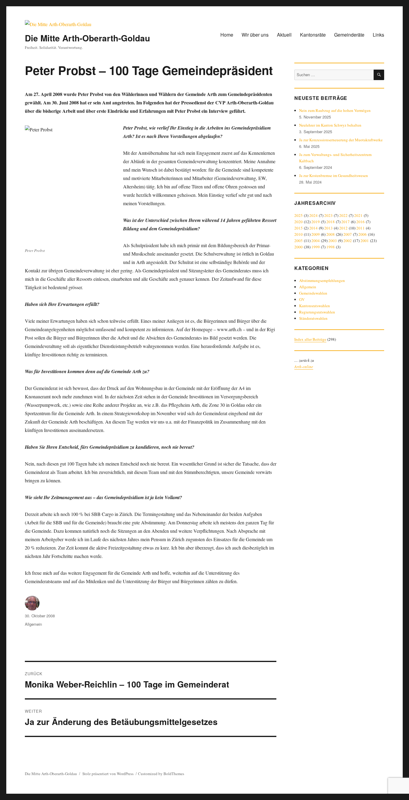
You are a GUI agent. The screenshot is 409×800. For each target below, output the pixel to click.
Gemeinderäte (349, 34)
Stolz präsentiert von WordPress (108, 773)
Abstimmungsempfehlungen (322, 280)
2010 (298, 234)
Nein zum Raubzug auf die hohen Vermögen (335, 110)
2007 (347, 234)
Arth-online (303, 366)
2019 (315, 221)
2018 (330, 221)
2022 (343, 215)
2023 (328, 215)
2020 (298, 221)
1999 (315, 247)
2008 (330, 234)
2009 (315, 234)
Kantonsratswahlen (314, 305)
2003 (332, 240)
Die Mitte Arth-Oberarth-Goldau (87, 38)
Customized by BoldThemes (161, 773)
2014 (313, 228)
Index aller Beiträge (310, 339)
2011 (360, 228)
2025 (298, 215)
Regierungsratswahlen (317, 312)
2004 (315, 240)
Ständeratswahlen (313, 318)
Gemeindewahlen (313, 293)
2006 (362, 234)
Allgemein (33, 624)
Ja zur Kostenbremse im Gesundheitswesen (333, 175)
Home (226, 34)
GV (302, 299)
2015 (298, 228)
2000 (298, 247)
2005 (298, 240)
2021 (358, 215)
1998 (330, 247)
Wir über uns (255, 34)
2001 (364, 240)
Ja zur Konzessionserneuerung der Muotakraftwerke (341, 139)
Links (378, 34)
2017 (345, 221)
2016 (360, 221)
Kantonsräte (313, 34)
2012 (343, 228)
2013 (328, 228)
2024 (313, 215)
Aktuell (284, 34)
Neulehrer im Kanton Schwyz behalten (330, 125)
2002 (347, 240)
